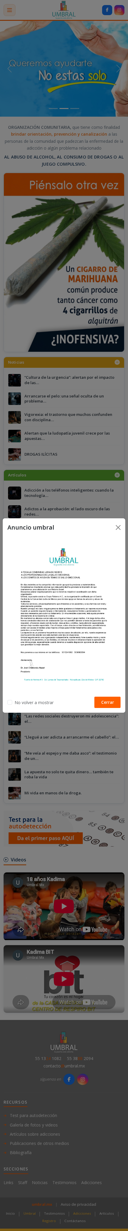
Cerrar (107, 702)
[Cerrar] (118, 527)
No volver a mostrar (34, 702)
